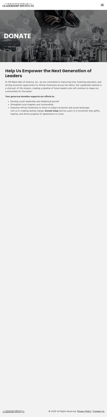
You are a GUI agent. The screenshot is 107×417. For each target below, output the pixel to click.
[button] (102, 5)
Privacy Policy (84, 411)
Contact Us (98, 411)
